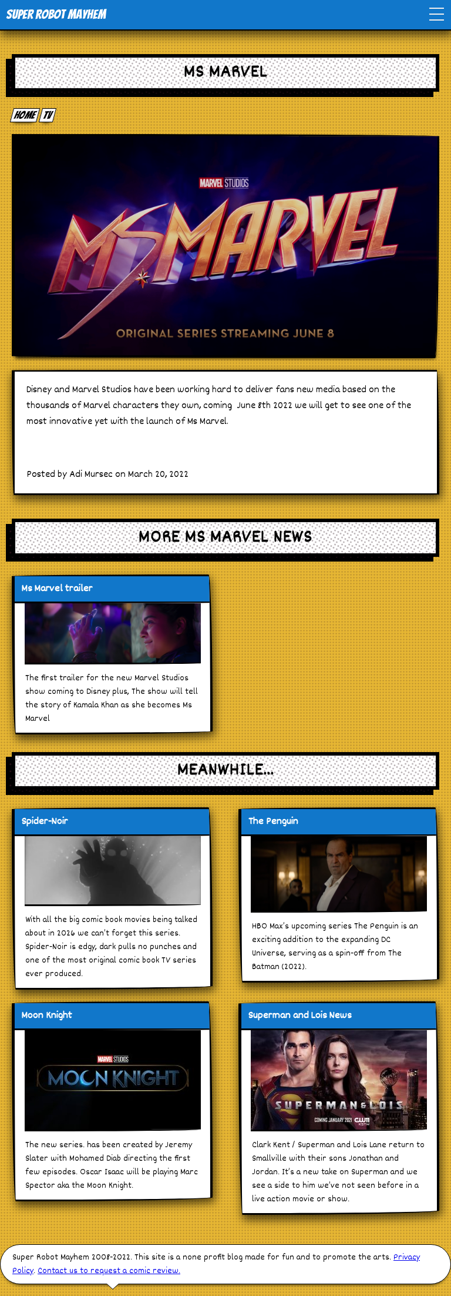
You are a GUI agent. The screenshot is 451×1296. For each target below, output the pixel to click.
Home (25, 115)
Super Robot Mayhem (56, 14)
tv (47, 115)
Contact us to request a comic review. (109, 1271)
